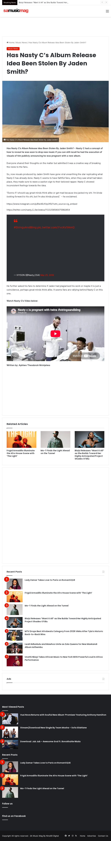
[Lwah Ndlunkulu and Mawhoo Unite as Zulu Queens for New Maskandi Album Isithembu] (15, 648)
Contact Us (103, 836)
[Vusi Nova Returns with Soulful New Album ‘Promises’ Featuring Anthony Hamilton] (10, 718)
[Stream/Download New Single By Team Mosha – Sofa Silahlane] (10, 732)
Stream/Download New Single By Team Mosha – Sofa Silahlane (53, 727)
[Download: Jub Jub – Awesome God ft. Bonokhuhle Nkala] (10, 744)
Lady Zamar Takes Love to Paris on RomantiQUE (50, 580)
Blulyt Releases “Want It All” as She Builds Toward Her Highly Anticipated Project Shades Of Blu (61, 2)
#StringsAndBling (25, 227)
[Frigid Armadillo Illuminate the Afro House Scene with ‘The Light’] (21, 439)
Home (11, 42)
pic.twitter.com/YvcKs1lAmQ (55, 227)
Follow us (7, 803)
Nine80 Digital (52, 836)
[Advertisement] (55, 26)
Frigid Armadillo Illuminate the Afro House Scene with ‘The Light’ (21, 453)
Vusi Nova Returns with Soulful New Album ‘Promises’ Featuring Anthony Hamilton (63, 714)
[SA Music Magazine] (16, 11)
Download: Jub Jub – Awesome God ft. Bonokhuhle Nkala (50, 741)
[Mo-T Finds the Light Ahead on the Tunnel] (55, 439)
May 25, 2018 (47, 275)
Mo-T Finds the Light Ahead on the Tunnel (55, 452)
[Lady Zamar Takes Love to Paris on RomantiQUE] (15, 584)
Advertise (91, 836)
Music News (21, 42)
